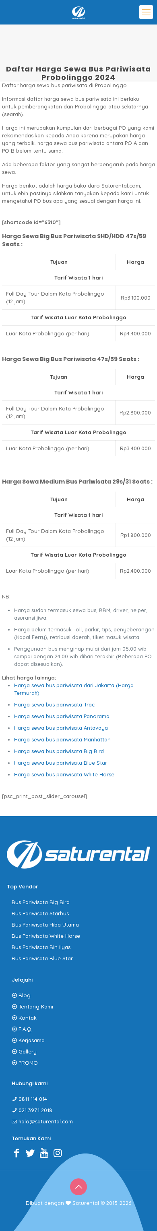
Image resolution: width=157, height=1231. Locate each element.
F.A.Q (25, 1029)
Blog (25, 995)
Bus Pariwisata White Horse (46, 936)
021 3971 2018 (35, 1110)
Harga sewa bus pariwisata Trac (54, 704)
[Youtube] (46, 1153)
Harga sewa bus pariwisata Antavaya (61, 728)
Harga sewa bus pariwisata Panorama (61, 716)
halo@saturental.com (46, 1121)
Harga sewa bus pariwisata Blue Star (60, 762)
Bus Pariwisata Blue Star (42, 958)
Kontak (28, 1018)
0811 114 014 (33, 1099)
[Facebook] (18, 1153)
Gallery (28, 1051)
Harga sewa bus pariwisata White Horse (64, 774)
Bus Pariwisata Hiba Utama (45, 924)
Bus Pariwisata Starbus (40, 913)
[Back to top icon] (78, 1186)
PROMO (28, 1063)
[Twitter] (32, 1153)
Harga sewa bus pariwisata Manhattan (62, 739)
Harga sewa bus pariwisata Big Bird (59, 751)
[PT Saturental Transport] (78, 12)
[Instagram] (59, 1153)
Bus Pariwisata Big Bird (41, 902)
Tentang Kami (36, 1006)
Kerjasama (32, 1040)
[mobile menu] (146, 12)
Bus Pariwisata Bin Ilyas (41, 947)
